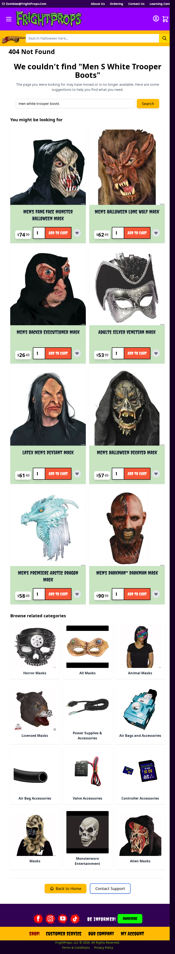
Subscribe (130, 918)
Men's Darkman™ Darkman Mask (127, 573)
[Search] (164, 38)
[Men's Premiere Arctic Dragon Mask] (48, 528)
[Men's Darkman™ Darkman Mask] (127, 528)
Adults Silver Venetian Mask (127, 332)
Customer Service (64, 934)
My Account (132, 934)
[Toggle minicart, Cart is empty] (165, 19)
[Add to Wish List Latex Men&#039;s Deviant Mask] (77, 474)
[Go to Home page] (49, 19)
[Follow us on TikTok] (75, 918)
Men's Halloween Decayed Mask (127, 452)
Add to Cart (58, 232)
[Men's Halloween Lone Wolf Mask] (127, 167)
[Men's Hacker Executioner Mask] (48, 287)
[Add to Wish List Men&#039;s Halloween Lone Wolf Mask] (156, 233)
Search (148, 103)
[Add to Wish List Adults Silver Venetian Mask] (156, 353)
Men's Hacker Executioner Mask (48, 332)
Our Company (101, 934)
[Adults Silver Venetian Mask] (127, 287)
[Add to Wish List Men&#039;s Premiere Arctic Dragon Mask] (77, 594)
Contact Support (110, 888)
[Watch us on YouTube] (62, 918)
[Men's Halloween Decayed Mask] (127, 408)
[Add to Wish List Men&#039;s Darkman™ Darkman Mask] (156, 594)
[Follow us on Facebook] (38, 918)
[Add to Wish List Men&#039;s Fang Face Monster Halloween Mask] (77, 233)
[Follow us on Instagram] (50, 918)
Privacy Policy (103, 947)
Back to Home (68, 888)
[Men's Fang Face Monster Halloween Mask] (48, 167)
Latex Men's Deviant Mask (48, 452)
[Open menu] (8, 19)
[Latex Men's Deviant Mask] (48, 408)
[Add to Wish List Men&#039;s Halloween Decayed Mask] (156, 474)
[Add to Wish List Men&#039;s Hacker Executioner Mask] (77, 353)
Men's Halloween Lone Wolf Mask (127, 212)
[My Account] (156, 18)
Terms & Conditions (76, 947)
